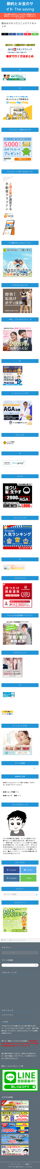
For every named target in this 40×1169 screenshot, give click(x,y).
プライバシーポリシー (16, 1164)
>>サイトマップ (7, 1015)
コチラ (27, 851)
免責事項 (27, 1164)
